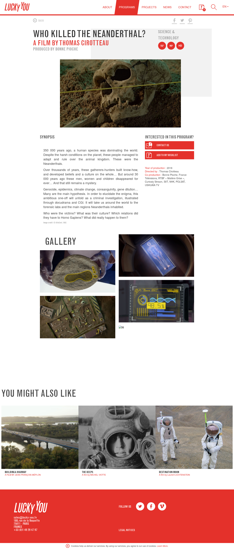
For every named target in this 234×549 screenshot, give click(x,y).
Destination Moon (169, 472)
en (225, 6)
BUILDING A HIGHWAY (15, 472)
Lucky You (17, 7)
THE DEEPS (87, 472)
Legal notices (127, 530)
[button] (201, 7)
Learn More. (162, 545)
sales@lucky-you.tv (25, 517)
